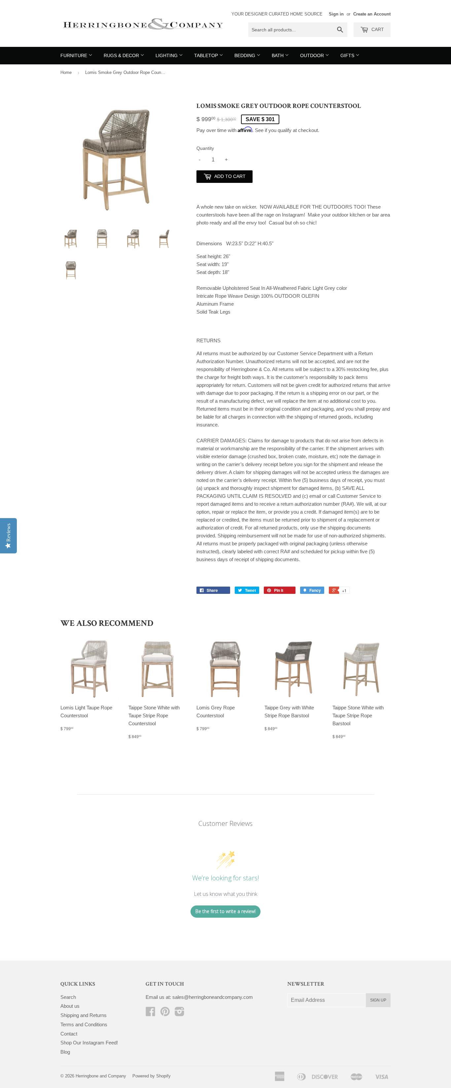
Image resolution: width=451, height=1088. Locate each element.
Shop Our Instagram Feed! (89, 1042)
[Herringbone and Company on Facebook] (151, 1013)
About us (70, 1006)
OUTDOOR (312, 55)
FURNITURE (74, 55)
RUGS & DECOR (122, 55)
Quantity (205, 148)
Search (68, 997)
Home (66, 72)
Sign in (336, 14)
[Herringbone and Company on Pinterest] (165, 1013)
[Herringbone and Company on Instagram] (180, 1013)
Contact (68, 1034)
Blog (65, 1052)
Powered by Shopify (151, 1075)
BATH (278, 55)
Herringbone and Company (101, 1075)
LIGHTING (167, 55)
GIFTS (348, 55)
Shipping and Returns (83, 1015)
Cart (377, 29)
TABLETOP (206, 55)
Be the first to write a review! (225, 911)
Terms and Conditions (83, 1024)
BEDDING (245, 55)
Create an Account (372, 14)
